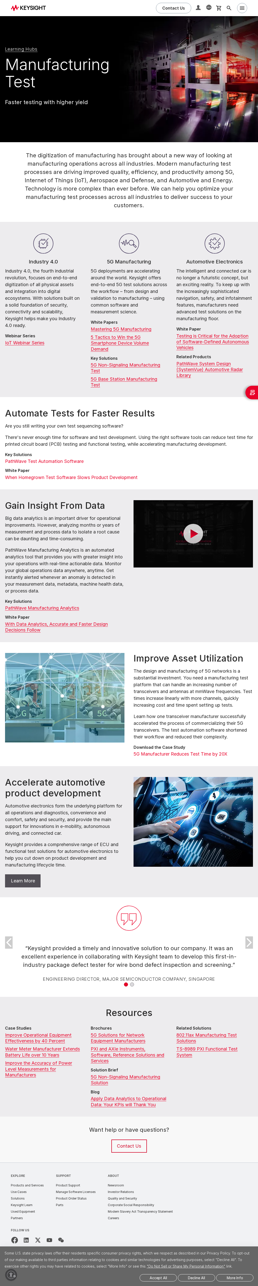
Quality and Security (122, 1198)
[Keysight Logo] (30, 8)
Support (63, 1176)
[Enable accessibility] (11, 1275)
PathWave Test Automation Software (44, 461)
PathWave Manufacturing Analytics (42, 608)
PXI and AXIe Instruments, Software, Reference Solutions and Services (127, 1054)
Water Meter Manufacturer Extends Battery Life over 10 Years (42, 1051)
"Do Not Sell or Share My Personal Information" (186, 1266)
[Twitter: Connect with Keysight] (38, 1240)
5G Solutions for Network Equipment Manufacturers (118, 1037)
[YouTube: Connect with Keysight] (49, 1240)
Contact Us (129, 1146)
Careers (113, 1218)
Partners (17, 1218)
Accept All (158, 1278)
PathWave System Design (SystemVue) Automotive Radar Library (209, 369)
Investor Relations (121, 1192)
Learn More (23, 880)
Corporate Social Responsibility (131, 1205)
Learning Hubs (21, 49)
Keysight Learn (22, 1205)
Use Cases (19, 1192)
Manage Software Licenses (76, 1192)
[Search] (229, 8)
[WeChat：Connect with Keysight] (61, 1240)
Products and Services (27, 1185)
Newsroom (116, 1185)
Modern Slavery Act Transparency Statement (140, 1211)
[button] (199, 8)
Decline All (196, 1278)
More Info (235, 1278)
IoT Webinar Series (24, 342)
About (113, 1176)
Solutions (18, 1198)
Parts (59, 1205)
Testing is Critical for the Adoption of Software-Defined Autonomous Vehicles (212, 341)
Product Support (68, 1185)
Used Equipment (23, 1211)
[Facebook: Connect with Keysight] (14, 1240)
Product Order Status (71, 1198)
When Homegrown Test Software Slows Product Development (71, 477)
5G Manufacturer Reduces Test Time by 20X (180, 754)
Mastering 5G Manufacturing (121, 329)
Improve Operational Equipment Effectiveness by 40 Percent (38, 1037)
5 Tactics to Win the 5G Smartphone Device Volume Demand (120, 343)
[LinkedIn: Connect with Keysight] (26, 1240)
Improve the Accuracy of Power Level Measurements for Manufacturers (38, 1069)
